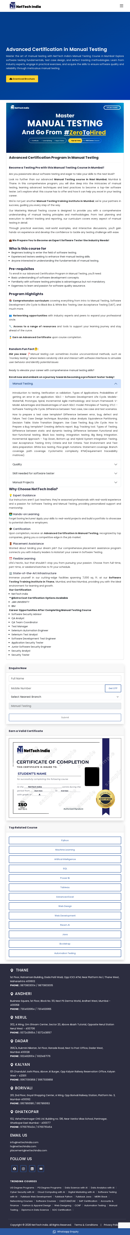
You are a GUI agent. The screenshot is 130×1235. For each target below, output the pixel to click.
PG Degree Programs (49, 1187)
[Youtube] (41, 1168)
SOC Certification (61, 1209)
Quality (17, 464)
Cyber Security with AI (22, 1192)
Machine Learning (65, 849)
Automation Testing (65, 953)
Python (65, 840)
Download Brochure (23, 78)
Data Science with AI (76, 1187)
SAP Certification (88, 1201)
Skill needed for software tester (34, 473)
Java (65, 934)
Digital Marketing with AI (81, 1192)
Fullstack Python (63, 1196)
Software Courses (46, 1201)
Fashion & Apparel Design (36, 1205)
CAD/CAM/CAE (67, 1201)
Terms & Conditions (86, 1225)
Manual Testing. (23, 384)
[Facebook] (14, 1168)
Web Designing (62, 1205)
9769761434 (27, 1127)
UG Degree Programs (22, 1187)
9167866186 (27, 1103)
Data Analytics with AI (102, 1187)
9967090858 (27, 1079)
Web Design (65, 906)
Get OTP (113, 688)
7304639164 (27, 1009)
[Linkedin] (32, 1168)
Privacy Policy (112, 1225)
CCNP (78, 1205)
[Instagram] (23, 1168)
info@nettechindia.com (24, 1142)
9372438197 (45, 1032)
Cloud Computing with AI (51, 1192)
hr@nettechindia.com (23, 1146)
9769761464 (44, 1127)
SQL (65, 868)
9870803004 (28, 985)
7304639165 (44, 1009)
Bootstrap (65, 943)
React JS (65, 925)
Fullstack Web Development (36, 1196)
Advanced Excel (65, 896)
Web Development (65, 915)
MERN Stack (101, 1196)
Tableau (65, 887)
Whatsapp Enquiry (68, 1231)
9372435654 (27, 1032)
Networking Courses (21, 1201)
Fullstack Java (83, 1196)
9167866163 (43, 1103)
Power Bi (65, 878)
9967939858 (45, 1079)
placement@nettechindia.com (28, 1150)
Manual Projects (23, 482)
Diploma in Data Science (35, 1209)
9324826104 (27, 1056)
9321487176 (43, 1056)
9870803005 (45, 985)
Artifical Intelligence (65, 859)
